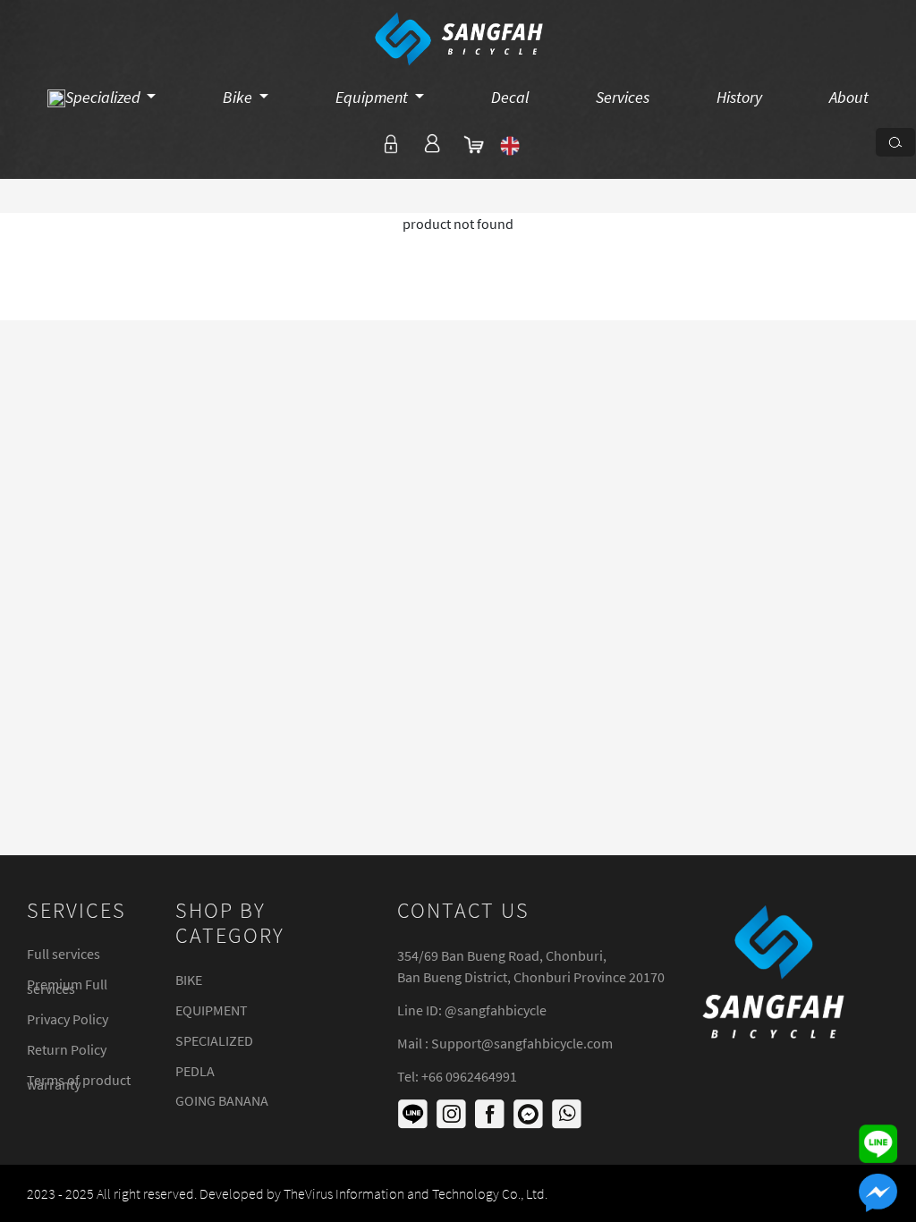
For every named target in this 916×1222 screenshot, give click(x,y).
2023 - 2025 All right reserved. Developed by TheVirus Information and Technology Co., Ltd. (287, 1193)
